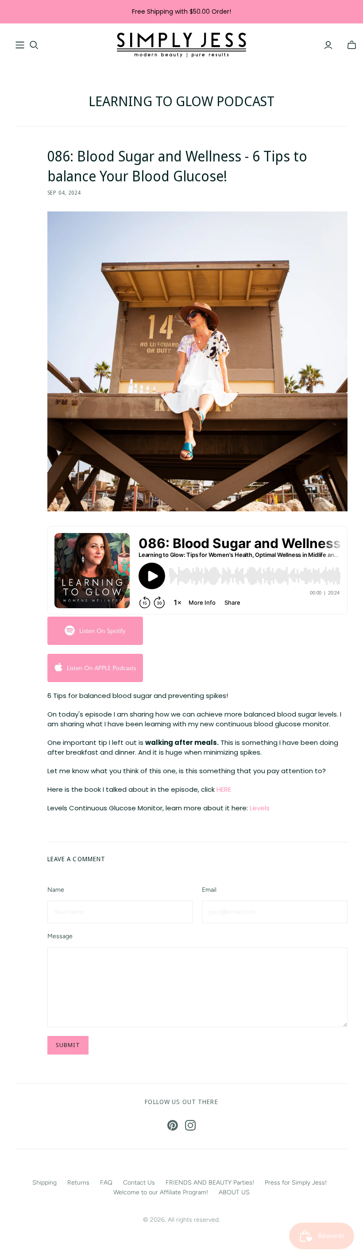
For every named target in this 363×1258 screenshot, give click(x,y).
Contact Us (139, 1182)
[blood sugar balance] (95, 667)
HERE (224, 789)
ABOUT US (234, 1192)
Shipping (44, 1182)
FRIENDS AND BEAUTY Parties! (210, 1182)
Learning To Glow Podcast (181, 101)
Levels (260, 808)
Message (60, 936)
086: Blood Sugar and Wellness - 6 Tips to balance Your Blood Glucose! (177, 165)
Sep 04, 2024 (64, 192)
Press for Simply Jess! (296, 1182)
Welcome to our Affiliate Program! (160, 1192)
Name (55, 890)
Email (209, 890)
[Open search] (34, 45)
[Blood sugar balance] (95, 630)
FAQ (106, 1182)
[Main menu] (19, 45)
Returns (78, 1182)
